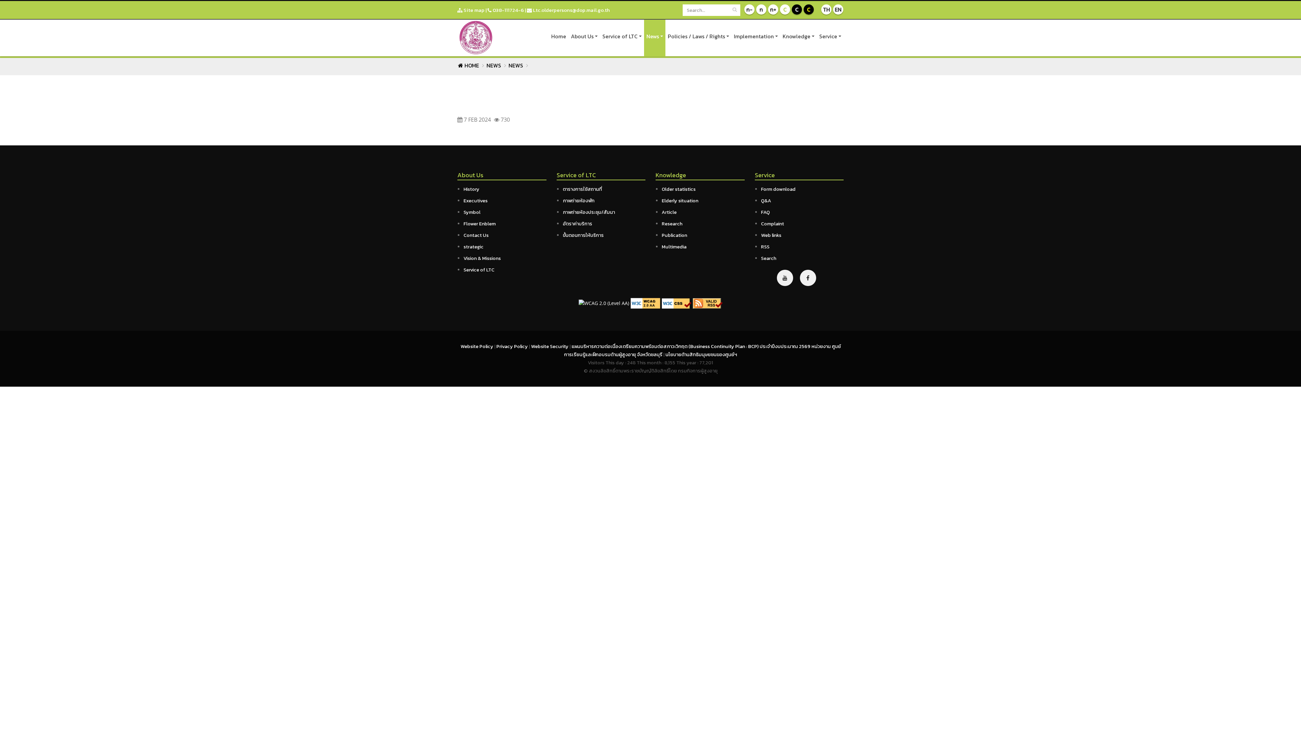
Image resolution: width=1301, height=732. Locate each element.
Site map (473, 10)
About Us (582, 36)
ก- (749, 9)
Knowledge (796, 36)
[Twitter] (785, 278)
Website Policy (477, 346)
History (471, 189)
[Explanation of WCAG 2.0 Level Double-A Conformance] (645, 303)
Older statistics (679, 189)
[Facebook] (808, 278)
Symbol (471, 212)
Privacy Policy (512, 346)
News (652, 36)
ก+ (773, 9)
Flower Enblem (479, 223)
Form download (778, 189)
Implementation (754, 36)
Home (558, 36)
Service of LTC (620, 36)
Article (669, 212)
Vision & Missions (482, 258)
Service (828, 36)
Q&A (766, 200)
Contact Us (476, 235)
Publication (674, 235)
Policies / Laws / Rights (696, 36)
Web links (771, 235)
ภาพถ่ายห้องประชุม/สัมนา (589, 212)
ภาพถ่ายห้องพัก (579, 200)
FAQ (765, 212)
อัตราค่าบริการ (577, 223)
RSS (765, 246)
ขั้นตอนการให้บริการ (583, 235)
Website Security (550, 346)
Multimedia (674, 246)
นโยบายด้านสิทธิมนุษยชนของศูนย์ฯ (701, 354)
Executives (475, 200)
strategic (473, 246)
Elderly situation (680, 200)
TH (826, 9)
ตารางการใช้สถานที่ (582, 189)
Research (672, 223)
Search (768, 258)
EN (838, 9)
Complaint (772, 223)
